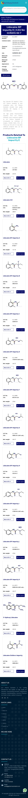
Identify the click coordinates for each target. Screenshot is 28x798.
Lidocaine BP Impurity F (11, 390)
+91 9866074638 (8, 775)
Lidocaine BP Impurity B (11, 276)
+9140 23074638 (8, 781)
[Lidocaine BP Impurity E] (14, 86)
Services (4, 713)
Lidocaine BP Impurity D (11, 352)
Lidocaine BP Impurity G (11, 428)
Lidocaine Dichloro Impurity (12, 655)
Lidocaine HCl (8, 200)
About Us (4, 710)
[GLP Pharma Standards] (9, 2)
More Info (7, 178)
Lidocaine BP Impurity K (11, 579)
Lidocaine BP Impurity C (11, 314)
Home (3, 17)
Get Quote (21, 178)
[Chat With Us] (25, 790)
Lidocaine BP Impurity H (11, 466)
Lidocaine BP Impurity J (11, 541)
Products (8, 17)
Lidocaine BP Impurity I (11, 503)
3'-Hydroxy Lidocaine (10, 617)
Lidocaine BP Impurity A (11, 238)
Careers (4, 723)
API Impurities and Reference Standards (12, 19)
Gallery (4, 720)
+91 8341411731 (8, 777)
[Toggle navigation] (26, 3)
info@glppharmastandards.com (12, 786)
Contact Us (5, 726)
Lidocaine (6, 162)
